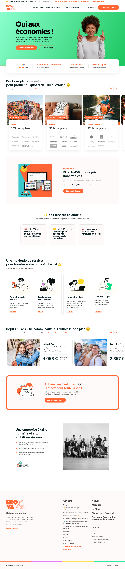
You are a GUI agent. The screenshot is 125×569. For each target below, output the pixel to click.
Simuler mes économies (73, 7)
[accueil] (10, 7)
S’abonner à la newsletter (72, 546)
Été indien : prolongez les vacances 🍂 (75, 519)
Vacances (14, 124)
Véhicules (66, 534)
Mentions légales (97, 536)
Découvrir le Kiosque (73, 191)
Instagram (116, 565)
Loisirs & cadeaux (93, 124)
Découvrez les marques (43, 89)
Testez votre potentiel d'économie (60, 333)
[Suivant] (116, 88)
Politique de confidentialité (100, 539)
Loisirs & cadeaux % (98, 1)
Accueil (95, 501)
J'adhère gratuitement (26, 48)
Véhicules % (68, 1)
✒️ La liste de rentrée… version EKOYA (75, 513)
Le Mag (96, 509)
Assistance (67, 549)
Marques (66, 505)
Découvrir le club (38, 7)
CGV (93, 533)
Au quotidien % (85, 1)
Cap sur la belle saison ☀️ (71, 516)
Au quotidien (67, 540)
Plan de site (95, 527)
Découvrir (13, 311)
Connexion (90, 7)
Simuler (40, 311)
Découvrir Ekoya (47, 48)
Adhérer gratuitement (108, 7)
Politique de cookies (98, 542)
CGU (93, 530)
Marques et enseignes (53, 7)
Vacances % (59, 1)
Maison (52, 124)
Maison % (76, 1)
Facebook (109, 565)
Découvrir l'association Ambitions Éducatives (104, 518)
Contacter (70, 311)
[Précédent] (111, 88)
